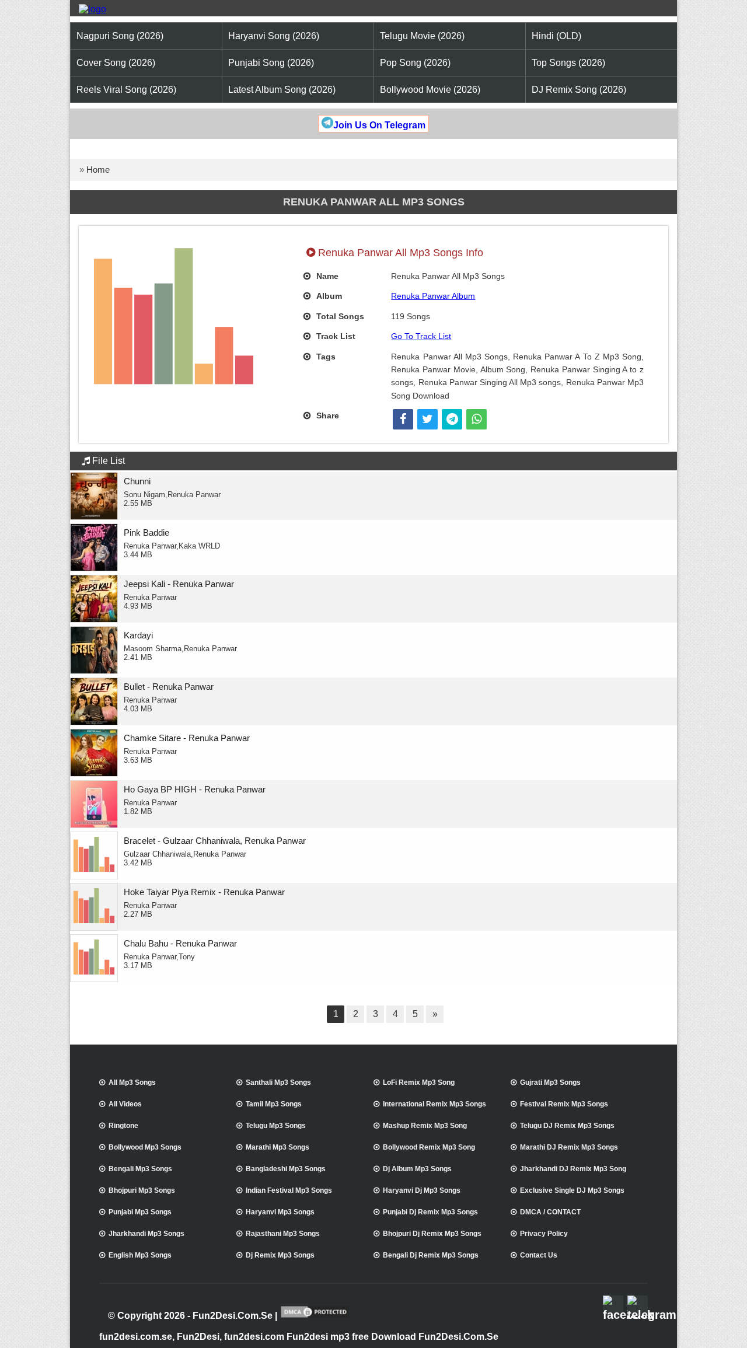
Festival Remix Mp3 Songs (564, 1104)
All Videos (125, 1104)
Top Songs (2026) (568, 63)
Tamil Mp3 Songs (274, 1104)
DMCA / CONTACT (550, 1212)
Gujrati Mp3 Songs (550, 1082)
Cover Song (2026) (115, 63)
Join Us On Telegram (379, 125)
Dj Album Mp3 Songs (417, 1169)
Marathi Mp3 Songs (277, 1147)
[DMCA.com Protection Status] (315, 1316)
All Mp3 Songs (132, 1082)
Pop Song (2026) (415, 63)
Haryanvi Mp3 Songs (280, 1212)
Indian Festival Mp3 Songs (289, 1190)
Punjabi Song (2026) (271, 63)
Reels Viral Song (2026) (126, 90)
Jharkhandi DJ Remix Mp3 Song (573, 1169)
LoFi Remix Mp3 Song (419, 1082)
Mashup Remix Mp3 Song (425, 1126)
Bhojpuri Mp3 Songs (142, 1190)
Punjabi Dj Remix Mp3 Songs (430, 1212)
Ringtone (123, 1126)
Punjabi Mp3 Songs (140, 1212)
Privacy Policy (544, 1234)
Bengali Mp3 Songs (140, 1169)
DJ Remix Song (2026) (579, 90)
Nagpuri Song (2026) (119, 36)
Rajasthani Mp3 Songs (283, 1234)
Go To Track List (421, 336)
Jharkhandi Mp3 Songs (146, 1234)
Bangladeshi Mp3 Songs (286, 1169)
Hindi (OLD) (556, 36)
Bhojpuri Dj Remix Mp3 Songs (432, 1234)
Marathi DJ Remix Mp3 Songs (569, 1147)
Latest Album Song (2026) (282, 90)
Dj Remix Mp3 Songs (280, 1255)
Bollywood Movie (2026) (430, 90)
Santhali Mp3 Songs (278, 1082)
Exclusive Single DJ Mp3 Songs (572, 1190)
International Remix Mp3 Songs (434, 1104)
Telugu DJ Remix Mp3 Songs (567, 1126)
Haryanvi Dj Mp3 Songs (421, 1190)
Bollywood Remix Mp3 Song (429, 1147)
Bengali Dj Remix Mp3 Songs (431, 1255)
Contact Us (538, 1255)
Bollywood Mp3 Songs (145, 1147)
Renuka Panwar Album (433, 296)
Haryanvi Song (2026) (273, 36)
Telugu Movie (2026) (422, 36)
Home (98, 169)
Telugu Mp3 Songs (276, 1126)
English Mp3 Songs (140, 1255)
